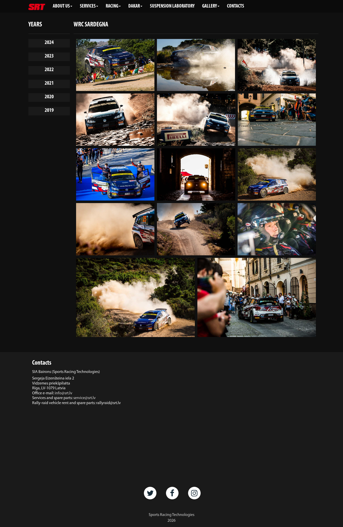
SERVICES (88, 6)
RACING (112, 6)
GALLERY (209, 6)
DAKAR (134, 6)
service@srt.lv (84, 398)
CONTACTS (235, 6)
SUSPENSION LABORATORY (172, 6)
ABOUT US (61, 6)
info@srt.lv (63, 393)
